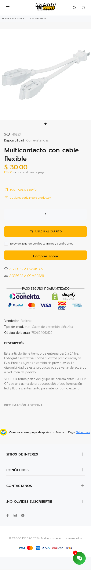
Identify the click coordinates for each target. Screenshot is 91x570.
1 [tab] (45, 124)
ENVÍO (8, 172)
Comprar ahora (45, 256)
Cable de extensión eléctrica (52, 327)
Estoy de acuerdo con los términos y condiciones (41, 244)
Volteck (26, 321)
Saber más (83, 432)
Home (5, 19)
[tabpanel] (45, 74)
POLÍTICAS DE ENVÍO (23, 189)
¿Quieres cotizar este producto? (30, 197)
